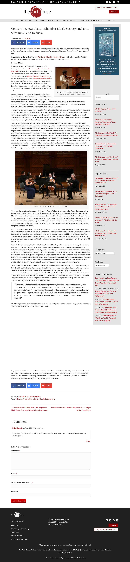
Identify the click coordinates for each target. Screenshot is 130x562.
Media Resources (17, 536)
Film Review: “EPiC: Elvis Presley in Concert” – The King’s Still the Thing (106, 220)
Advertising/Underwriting (20, 529)
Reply (88, 441)
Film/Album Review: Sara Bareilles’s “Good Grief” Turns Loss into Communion (105, 122)
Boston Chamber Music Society (38, 76)
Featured (32, 396)
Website (14, 491)
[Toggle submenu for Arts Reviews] (32, 20)
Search (107, 94)
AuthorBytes (81, 558)
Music (38, 396)
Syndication (15, 532)
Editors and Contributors (20, 539)
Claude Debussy (45, 399)
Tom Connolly (100, 278)
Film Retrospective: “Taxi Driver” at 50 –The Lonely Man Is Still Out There (106, 159)
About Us (14, 525)
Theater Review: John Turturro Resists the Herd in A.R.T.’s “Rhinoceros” (105, 146)
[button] (107, 7)
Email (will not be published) (22, 483)
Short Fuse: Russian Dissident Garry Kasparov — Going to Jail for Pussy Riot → (71, 409)
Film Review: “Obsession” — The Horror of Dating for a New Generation (106, 193)
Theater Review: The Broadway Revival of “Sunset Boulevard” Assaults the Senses (106, 206)
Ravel (53, 399)
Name (14, 474)
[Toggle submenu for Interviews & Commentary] (58, 20)
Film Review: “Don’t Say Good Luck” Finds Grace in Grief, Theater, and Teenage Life (106, 309)
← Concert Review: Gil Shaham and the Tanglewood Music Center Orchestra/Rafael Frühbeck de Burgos (29, 409)
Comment (15, 450)
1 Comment (26, 38)
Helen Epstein (17, 428)
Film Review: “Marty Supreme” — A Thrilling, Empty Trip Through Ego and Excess (106, 233)
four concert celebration (41, 78)
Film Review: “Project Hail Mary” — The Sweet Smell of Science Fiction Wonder (106, 180)
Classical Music (23, 396)
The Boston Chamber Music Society (50, 57)
